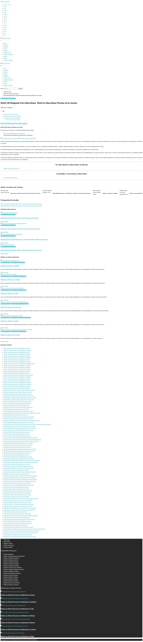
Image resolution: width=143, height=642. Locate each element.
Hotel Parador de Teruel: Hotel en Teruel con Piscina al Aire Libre (19, 519)
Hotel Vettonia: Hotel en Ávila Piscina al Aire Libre (16, 525)
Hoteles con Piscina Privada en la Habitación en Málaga (17, 354)
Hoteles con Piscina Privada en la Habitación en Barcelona (17, 384)
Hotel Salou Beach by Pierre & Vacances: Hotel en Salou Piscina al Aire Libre (22, 413)
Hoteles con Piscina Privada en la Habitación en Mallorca (17, 367)
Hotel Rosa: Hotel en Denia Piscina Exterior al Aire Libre (17, 435)
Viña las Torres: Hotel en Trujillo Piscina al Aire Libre (16, 454)
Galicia (5, 58)
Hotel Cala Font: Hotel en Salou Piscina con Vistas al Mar (17, 403)
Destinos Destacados (5, 262)
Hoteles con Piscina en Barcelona (11, 168)
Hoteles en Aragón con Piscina (11, 560)
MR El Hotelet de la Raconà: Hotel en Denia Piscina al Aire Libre (19, 451)
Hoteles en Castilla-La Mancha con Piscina (21, 317)
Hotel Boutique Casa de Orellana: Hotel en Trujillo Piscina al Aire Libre (20, 462)
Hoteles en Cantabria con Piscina (11, 565)
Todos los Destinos (8, 60)
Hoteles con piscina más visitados (13, 119)
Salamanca (5, 14)
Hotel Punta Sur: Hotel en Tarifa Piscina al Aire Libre (16, 470)
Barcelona (5, 25)
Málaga (5, 31)
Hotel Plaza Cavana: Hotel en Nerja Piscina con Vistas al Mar (18, 500)
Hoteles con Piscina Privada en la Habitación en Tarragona (17, 382)
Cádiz (5, 35)
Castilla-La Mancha (8, 54)
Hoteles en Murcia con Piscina (11, 579)
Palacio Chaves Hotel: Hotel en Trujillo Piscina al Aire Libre (18, 456)
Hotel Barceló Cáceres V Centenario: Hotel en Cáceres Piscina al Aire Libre (21, 530)
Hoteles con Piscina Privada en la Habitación (14, 556)
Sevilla (5, 8)
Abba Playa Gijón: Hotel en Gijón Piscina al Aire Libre (17, 517)
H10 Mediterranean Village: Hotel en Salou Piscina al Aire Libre (19, 422)
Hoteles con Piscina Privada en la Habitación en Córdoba (17, 361)
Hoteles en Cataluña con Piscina (11, 93)
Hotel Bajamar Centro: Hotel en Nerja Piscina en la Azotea (17, 494)
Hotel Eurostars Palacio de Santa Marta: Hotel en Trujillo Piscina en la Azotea (22, 460)
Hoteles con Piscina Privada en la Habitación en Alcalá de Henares (19, 363)
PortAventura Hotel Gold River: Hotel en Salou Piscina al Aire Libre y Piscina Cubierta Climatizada (27, 424)
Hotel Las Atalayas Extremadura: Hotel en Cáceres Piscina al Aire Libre (20, 532)
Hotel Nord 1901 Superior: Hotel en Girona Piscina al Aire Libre (20, 229)
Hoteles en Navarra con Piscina (11, 580)
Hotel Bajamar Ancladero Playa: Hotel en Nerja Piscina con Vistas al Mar (21, 498)
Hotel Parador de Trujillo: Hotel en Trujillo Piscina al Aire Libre (19, 458)
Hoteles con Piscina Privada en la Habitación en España (17, 348)
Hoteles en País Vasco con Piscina (12, 582)
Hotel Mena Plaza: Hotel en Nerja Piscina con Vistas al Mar (18, 491)
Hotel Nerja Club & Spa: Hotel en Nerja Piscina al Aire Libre (18, 506)
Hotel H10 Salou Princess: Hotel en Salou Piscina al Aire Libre (20, 218)
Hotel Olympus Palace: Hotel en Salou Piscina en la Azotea (18, 392)
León (4, 23)
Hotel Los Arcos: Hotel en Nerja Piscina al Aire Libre (16, 487)
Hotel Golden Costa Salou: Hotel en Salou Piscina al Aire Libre (18, 399)
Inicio (5, 43)
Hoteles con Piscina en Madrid (10, 266)
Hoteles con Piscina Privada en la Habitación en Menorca (17, 365)
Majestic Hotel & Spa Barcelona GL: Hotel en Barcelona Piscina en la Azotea (24, 239)
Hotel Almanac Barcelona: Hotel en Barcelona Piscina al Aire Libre (21, 250)
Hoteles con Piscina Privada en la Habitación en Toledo (17, 359)
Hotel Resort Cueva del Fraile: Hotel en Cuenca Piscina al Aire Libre (20, 536)
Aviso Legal (6, 539)
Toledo (5, 12)
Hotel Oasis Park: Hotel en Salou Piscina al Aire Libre (16, 409)
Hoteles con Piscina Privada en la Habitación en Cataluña (17, 357)
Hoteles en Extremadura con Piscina (12, 573)
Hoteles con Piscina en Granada (10, 335)
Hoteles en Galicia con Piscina (11, 575)
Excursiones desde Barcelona (10, 177)
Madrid (5, 6)
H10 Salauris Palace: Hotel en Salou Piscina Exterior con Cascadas (19, 426)
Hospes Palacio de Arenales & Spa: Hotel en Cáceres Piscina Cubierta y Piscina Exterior (24, 529)
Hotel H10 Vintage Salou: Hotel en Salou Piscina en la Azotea (18, 411)
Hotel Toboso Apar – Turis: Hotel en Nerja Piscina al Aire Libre (19, 504)
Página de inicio (7, 91)
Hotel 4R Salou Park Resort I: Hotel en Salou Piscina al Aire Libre (19, 390)
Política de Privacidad (9, 545)
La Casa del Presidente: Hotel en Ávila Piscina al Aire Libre (18, 523)
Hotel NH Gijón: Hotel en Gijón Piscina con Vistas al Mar (17, 513)
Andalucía (6, 45)
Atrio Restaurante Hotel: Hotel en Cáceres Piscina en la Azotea (18, 527)
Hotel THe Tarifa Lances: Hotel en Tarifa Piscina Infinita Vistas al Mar (20, 475)
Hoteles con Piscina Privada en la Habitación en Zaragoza (17, 378)
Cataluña (6, 50)
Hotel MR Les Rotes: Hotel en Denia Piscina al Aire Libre (17, 447)
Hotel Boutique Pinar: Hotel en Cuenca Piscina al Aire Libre (18, 534)
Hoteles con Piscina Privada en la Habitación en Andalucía (17, 350)
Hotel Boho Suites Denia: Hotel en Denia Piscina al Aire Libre (18, 443)
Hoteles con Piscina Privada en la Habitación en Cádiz (16, 352)
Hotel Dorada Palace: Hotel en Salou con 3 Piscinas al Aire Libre (19, 416)
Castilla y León (7, 52)
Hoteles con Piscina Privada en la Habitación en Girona (17, 386)
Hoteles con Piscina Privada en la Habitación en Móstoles (17, 376)
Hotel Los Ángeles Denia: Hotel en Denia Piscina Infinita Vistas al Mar (20, 437)
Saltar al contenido (5, 1)
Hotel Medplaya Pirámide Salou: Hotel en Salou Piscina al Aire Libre (20, 397)
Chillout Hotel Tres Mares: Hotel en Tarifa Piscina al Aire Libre (18, 468)
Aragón (5, 56)
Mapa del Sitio (7, 541)
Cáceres (5, 29)
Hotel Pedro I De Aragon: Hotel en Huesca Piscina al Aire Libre (19, 485)
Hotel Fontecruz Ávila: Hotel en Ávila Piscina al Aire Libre (18, 521)
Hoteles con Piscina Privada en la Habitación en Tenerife (17, 380)
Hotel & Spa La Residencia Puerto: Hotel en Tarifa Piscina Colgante (20, 472)
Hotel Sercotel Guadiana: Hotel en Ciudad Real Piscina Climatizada (19, 477)
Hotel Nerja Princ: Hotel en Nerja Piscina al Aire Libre (16, 489)
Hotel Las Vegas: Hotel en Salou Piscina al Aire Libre (16, 405)
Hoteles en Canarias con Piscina (11, 563)
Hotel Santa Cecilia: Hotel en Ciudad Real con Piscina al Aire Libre (19, 481)
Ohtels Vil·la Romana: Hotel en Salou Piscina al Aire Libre (17, 401)
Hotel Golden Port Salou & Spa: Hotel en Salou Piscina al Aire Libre (20, 428)
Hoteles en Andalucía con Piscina (18, 276)
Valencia (5, 18)
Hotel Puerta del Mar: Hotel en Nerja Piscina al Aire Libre (17, 492)
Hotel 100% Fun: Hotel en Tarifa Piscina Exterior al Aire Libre (18, 466)
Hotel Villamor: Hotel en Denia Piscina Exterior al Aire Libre (18, 445)
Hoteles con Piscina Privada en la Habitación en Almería (17, 356)
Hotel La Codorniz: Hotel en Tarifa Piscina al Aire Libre (17, 464)
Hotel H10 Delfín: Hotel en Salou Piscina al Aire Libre (16, 432)
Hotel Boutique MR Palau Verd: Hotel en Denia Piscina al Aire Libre (20, 449)
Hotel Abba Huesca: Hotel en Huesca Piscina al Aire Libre (17, 483)
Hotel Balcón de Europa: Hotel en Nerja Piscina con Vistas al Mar (19, 510)
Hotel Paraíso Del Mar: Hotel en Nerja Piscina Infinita (16, 496)
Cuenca (5, 27)
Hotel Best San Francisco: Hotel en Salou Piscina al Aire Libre (18, 418)
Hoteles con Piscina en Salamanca (11, 307)
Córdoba (5, 16)
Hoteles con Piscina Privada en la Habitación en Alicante (17, 371)
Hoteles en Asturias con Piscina (11, 561)
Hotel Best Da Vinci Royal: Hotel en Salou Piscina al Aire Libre (19, 395)
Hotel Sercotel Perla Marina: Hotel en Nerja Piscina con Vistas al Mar (20, 508)
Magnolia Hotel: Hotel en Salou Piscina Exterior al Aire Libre (18, 407)
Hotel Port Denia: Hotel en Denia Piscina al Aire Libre (16, 434)
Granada (5, 10)
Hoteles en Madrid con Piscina (18, 262)
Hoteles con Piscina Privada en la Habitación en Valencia (17, 369)
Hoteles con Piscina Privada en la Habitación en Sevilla (17, 373)
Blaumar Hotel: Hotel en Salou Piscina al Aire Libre (16, 414)
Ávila (5, 33)
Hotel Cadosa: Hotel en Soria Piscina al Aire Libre (15, 511)
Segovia (5, 21)
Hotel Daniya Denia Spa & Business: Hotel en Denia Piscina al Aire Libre (21, 441)
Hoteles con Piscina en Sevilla (9, 293)
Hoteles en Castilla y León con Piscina (20, 303)
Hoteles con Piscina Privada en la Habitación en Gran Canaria (18, 375)
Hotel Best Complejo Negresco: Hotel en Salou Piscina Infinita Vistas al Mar (22, 420)
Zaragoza (5, 19)
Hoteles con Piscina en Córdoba (10, 279)
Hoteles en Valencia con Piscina (11, 584)
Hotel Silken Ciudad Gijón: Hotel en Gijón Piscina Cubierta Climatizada (21, 515)
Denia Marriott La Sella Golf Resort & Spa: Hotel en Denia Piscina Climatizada (22, 439)
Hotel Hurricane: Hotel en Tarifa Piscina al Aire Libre (16, 473)
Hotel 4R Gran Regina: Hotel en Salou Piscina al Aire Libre (18, 394)
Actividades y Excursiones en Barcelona (12, 117)
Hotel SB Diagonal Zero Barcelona (11, 114)
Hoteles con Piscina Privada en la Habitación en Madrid (17, 388)
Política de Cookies (8, 543)
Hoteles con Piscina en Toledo (9, 321)
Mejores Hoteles (4, 221)
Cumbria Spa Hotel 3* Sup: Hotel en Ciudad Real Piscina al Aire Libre (20, 479)
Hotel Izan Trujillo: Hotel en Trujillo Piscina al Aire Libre (17, 453)
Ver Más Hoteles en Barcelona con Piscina (12, 116)
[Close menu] (1, 40)
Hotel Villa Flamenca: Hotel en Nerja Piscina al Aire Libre (17, 502)
